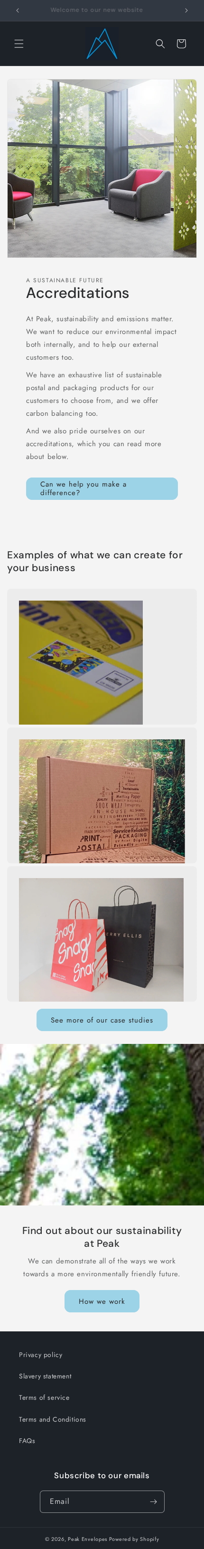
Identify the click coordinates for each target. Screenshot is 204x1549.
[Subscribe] (153, 1502)
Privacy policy (40, 1354)
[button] (19, 43)
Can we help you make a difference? (83, 488)
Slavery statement (45, 1376)
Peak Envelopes (87, 1539)
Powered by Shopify (134, 1539)
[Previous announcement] (17, 10)
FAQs (27, 1440)
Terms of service (44, 1397)
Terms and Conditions (52, 1419)
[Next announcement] (186, 10)
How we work (102, 1301)
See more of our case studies (102, 1020)
